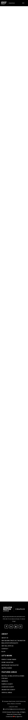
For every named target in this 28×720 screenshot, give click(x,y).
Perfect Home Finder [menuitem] (9, 659)
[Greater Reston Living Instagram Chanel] (20, 626)
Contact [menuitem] (5, 649)
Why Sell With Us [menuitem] (7, 646)
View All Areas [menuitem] (7, 692)
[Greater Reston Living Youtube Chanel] (16, 626)
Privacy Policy (17, 714)
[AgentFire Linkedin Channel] (11, 626)
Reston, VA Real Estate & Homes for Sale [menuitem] (13, 677)
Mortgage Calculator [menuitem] (10, 665)
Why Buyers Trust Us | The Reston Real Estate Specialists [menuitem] (13, 642)
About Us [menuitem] (5, 638)
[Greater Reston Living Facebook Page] (6, 626)
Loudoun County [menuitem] (8, 687)
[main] (14, 301)
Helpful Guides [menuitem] (7, 668)
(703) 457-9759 (13, 706)
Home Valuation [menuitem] (7, 662)
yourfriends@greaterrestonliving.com (14, 709)
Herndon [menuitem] (5, 681)
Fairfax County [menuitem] (7, 684)
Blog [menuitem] (3, 651)
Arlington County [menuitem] (8, 690)
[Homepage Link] (8, 3)
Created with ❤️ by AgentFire (14, 716)
